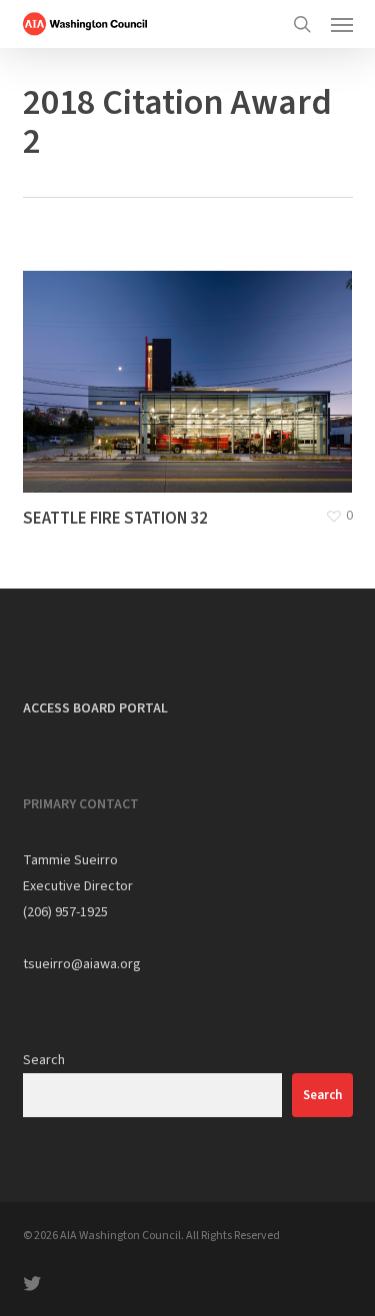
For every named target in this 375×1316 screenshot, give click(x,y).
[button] (342, 24)
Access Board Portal (95, 708)
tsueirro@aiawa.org (82, 964)
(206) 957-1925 (65, 912)
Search (44, 1060)
